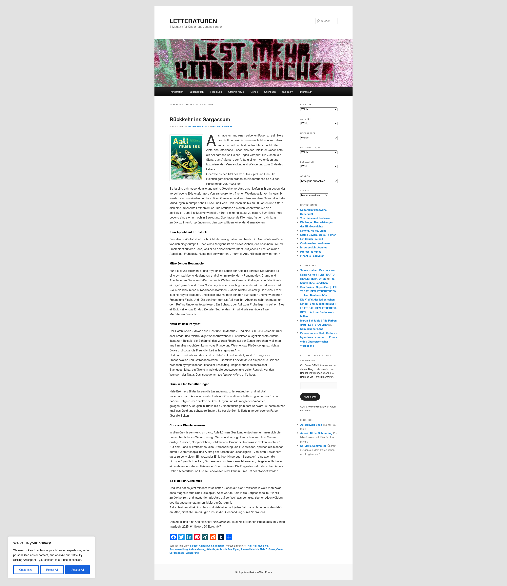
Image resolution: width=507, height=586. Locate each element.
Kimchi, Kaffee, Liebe (313, 230)
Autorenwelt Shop (311, 425)
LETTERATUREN (193, 20)
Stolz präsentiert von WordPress (253, 572)
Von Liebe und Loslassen (315, 218)
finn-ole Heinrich (249, 549)
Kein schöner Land (311, 329)
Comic (254, 92)
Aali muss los (260, 545)
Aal (250, 545)
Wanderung (192, 553)
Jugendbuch (197, 92)
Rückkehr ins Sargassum (200, 119)
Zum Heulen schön (315, 295)
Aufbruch (221, 549)
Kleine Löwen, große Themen (318, 235)
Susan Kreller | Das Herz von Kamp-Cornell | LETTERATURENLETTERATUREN (317, 274)
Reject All (52, 570)
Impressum (305, 92)
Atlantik (210, 549)
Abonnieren (310, 396)
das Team (287, 92)
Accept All (77, 570)
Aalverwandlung (179, 549)
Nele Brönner (267, 549)
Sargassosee (177, 553)
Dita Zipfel (233, 549)
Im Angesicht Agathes (313, 247)
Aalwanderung (197, 549)
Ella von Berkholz (222, 126)
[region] (51, 557)
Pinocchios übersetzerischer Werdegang (318, 341)
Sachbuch (270, 92)
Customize (25, 570)
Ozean (279, 549)
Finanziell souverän (312, 256)
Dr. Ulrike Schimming (313, 446)
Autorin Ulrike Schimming (316, 433)
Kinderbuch (177, 92)
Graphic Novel (236, 92)
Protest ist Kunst (310, 251)
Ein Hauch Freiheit (311, 239)
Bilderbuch (216, 92)
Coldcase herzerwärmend (315, 243)
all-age (194, 545)
